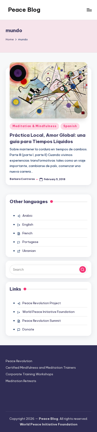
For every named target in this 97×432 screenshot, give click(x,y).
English (27, 224)
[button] (82, 269)
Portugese (30, 242)
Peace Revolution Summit (41, 320)
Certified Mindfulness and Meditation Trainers (41, 367)
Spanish (70, 126)
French (27, 233)
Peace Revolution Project (41, 303)
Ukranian (29, 251)
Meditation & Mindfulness (34, 126)
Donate (28, 329)
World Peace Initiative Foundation (48, 312)
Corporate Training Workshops (29, 374)
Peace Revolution (19, 361)
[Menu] (89, 9)
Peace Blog (24, 9)
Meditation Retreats (21, 381)
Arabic (27, 215)
